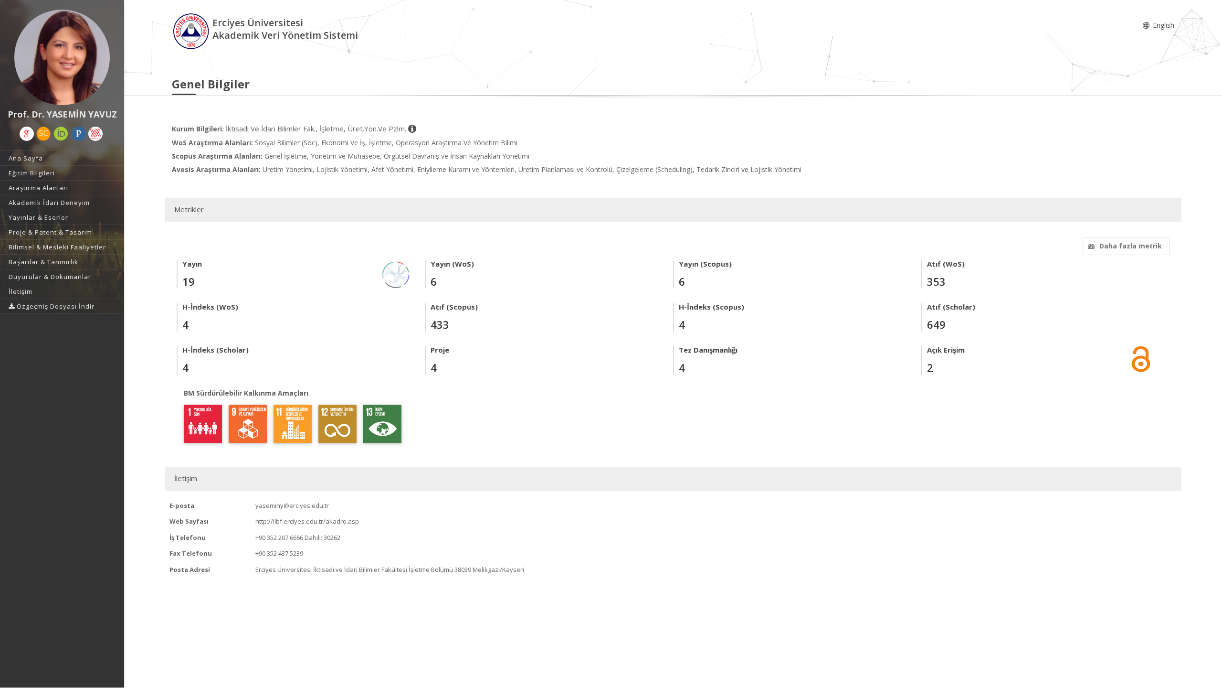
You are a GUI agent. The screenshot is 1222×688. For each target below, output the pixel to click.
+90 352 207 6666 (279, 537)
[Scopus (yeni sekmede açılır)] (43, 134)
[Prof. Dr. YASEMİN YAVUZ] (62, 57)
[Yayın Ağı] (396, 274)
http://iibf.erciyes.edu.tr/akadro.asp (307, 521)
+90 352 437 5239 (279, 553)
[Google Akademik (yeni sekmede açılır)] (27, 134)
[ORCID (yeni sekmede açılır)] (61, 134)
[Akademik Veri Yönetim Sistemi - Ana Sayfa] (192, 30)
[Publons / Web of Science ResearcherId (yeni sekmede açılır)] (79, 134)
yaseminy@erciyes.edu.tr (292, 505)
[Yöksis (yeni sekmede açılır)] (95, 134)
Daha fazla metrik (1130, 245)
